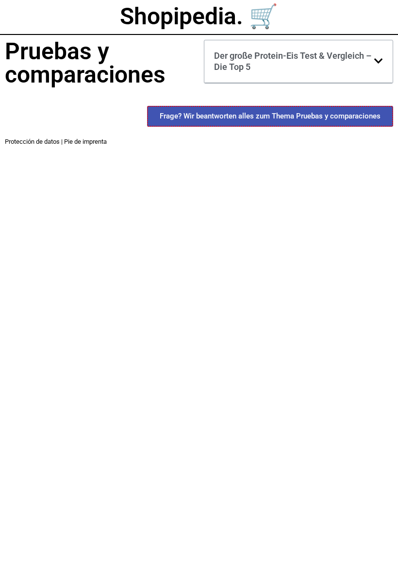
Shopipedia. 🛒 (199, 16)
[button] (378, 61)
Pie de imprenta (85, 141)
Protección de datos (32, 141)
